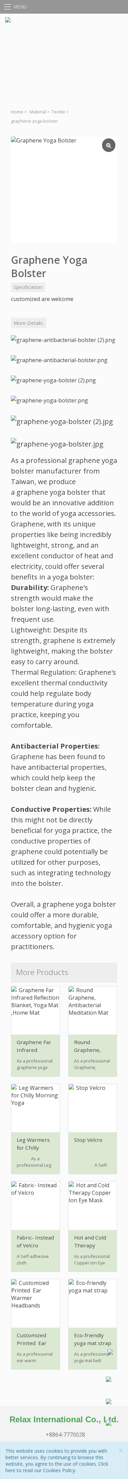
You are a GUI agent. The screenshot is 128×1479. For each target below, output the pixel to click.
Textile (58, 112)
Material (38, 112)
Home (17, 112)
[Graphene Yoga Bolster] (64, 190)
